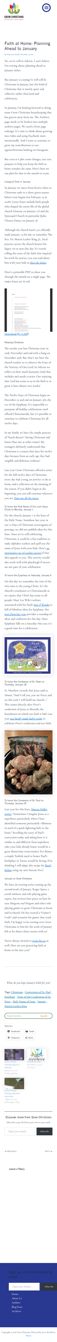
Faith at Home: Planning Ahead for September (12, 1093)
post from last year (15, 614)
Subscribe (44, 1131)
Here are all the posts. (26, 498)
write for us (39, 941)
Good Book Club (34, 1061)
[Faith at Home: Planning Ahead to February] (14, 1054)
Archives (16, 1311)
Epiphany (10, 997)
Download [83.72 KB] (16, 334)
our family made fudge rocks (26, 718)
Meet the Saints (38, 262)
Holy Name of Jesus (24, 1001)
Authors (16, 1302)
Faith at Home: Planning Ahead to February (12, 1064)
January (42, 1001)
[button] (46, 7)
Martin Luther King (16, 1006)
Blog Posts (17, 1307)
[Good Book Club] (37, 1054)
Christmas (17, 992)
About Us (17, 1298)
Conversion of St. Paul (38, 992)
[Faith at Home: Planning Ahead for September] (14, 1083)
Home (15, 1294)
